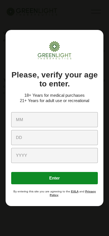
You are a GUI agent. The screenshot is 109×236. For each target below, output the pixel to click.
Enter (54, 178)
